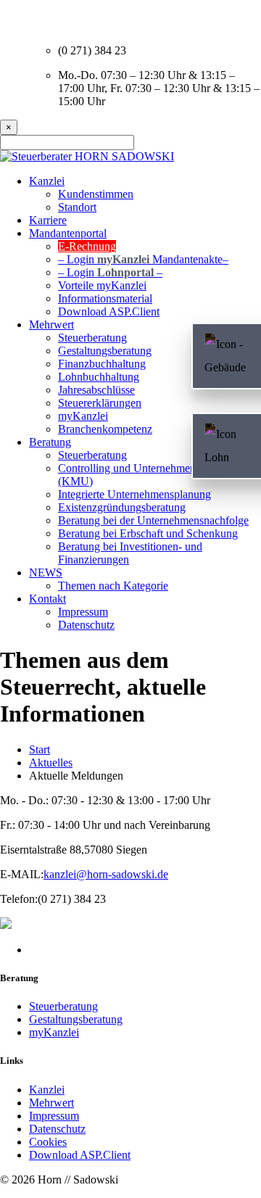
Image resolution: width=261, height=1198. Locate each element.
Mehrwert (51, 1102)
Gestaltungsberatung (76, 1019)
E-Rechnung (87, 246)
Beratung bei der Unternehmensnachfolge (153, 520)
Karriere (48, 220)
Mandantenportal (68, 233)
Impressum (83, 612)
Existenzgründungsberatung (122, 507)
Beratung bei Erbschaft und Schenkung (148, 533)
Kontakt (47, 598)
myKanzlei (54, 1032)
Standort (77, 207)
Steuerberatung (63, 1006)
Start (39, 749)
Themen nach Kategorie (113, 585)
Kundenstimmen (95, 194)
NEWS (45, 572)
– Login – (143, 259)
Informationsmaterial (105, 298)
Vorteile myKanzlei (102, 285)
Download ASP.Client (79, 1155)
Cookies (48, 1142)
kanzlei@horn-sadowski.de (106, 874)
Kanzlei (47, 181)
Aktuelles (50, 762)
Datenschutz (86, 625)
